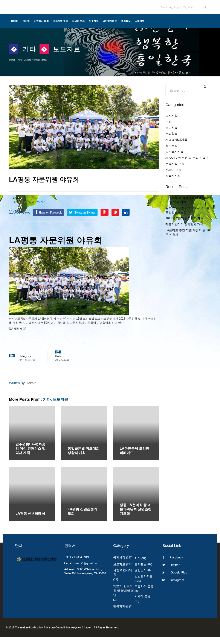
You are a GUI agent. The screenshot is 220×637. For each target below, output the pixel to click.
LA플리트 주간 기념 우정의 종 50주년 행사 (187, 232)
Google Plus (179, 572)
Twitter (175, 565)
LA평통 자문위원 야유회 (44, 179)
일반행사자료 (110, 21)
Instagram (177, 580)
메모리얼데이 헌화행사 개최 (184, 224)
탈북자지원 (172, 175)
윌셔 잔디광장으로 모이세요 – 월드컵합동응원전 (187, 210)
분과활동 (126, 21)
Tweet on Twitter (84, 212)
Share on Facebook (50, 212)
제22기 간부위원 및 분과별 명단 (186, 157)
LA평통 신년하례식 (30, 513)
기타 (29, 49)
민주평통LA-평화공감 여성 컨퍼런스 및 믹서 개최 (30, 448)
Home (14, 21)
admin (17, 198)
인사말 (26, 21)
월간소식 (171, 145)
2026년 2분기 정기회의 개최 (184, 218)
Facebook (176, 557)
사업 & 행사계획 (176, 139)
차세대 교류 (78, 21)
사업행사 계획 (41, 21)
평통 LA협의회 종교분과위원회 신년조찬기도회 (135, 509)
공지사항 (139, 21)
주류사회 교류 (60, 21)
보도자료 (93, 21)
